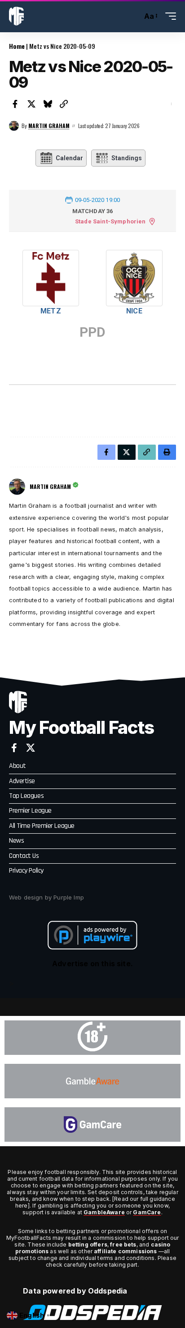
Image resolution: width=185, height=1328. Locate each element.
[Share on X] (31, 104)
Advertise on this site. (92, 963)
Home (17, 46)
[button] (133, 16)
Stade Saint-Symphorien (110, 221)
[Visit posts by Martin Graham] (14, 126)
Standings (126, 158)
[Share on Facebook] (15, 104)
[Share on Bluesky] (47, 104)
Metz (50, 311)
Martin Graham (49, 125)
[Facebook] (14, 748)
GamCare (147, 1212)
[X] (30, 748)
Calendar (69, 158)
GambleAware (104, 1212)
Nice (134, 311)
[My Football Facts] (16, 16)
